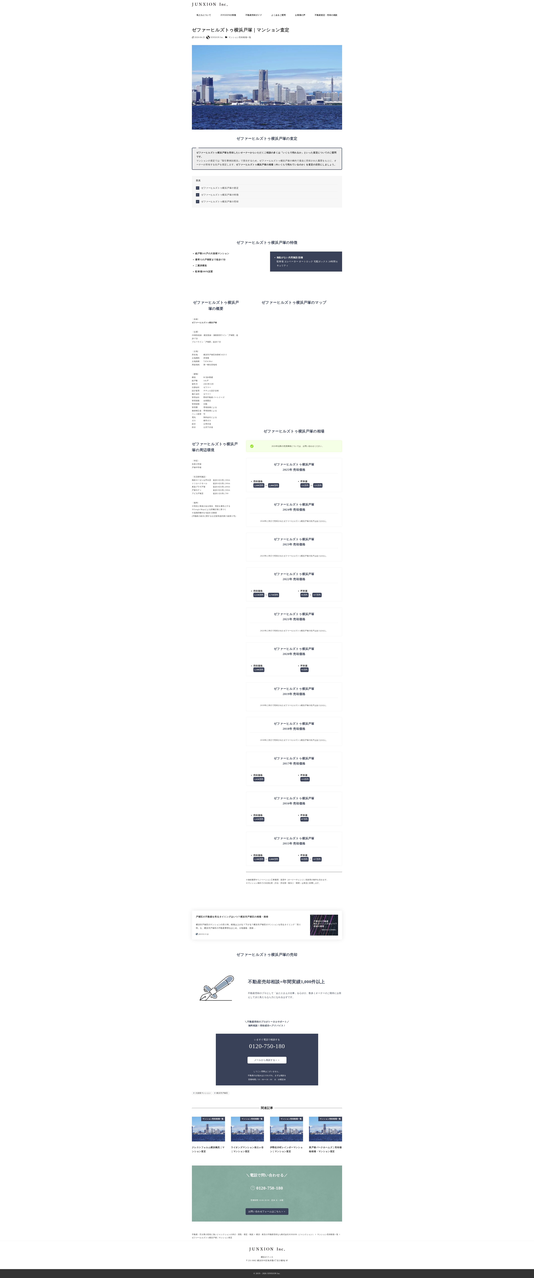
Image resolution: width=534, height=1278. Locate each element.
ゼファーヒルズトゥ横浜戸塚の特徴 (220, 195)
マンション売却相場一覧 (239, 37)
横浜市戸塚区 (222, 1093)
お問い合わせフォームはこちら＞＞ (267, 1211)
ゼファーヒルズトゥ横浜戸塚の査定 (220, 188)
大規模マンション (203, 1093)
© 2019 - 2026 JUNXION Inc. (267, 1273)
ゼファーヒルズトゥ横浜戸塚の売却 (220, 201)
